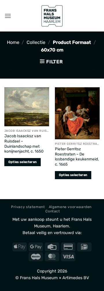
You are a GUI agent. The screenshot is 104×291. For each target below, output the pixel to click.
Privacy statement (28, 207)
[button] (7, 16)
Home (13, 42)
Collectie (36, 42)
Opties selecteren (22, 162)
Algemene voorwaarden (70, 207)
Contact (52, 211)
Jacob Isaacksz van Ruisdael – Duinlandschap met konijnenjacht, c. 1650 (24, 143)
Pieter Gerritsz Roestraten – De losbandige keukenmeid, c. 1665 (77, 156)
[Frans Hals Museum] (52, 16)
